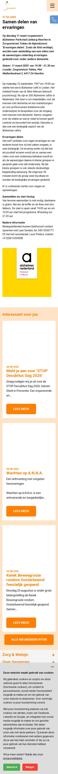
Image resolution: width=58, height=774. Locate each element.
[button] (52, 5)
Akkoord (11, 767)
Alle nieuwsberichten (29, 639)
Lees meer (21, 409)
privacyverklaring (12, 758)
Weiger (30, 767)
